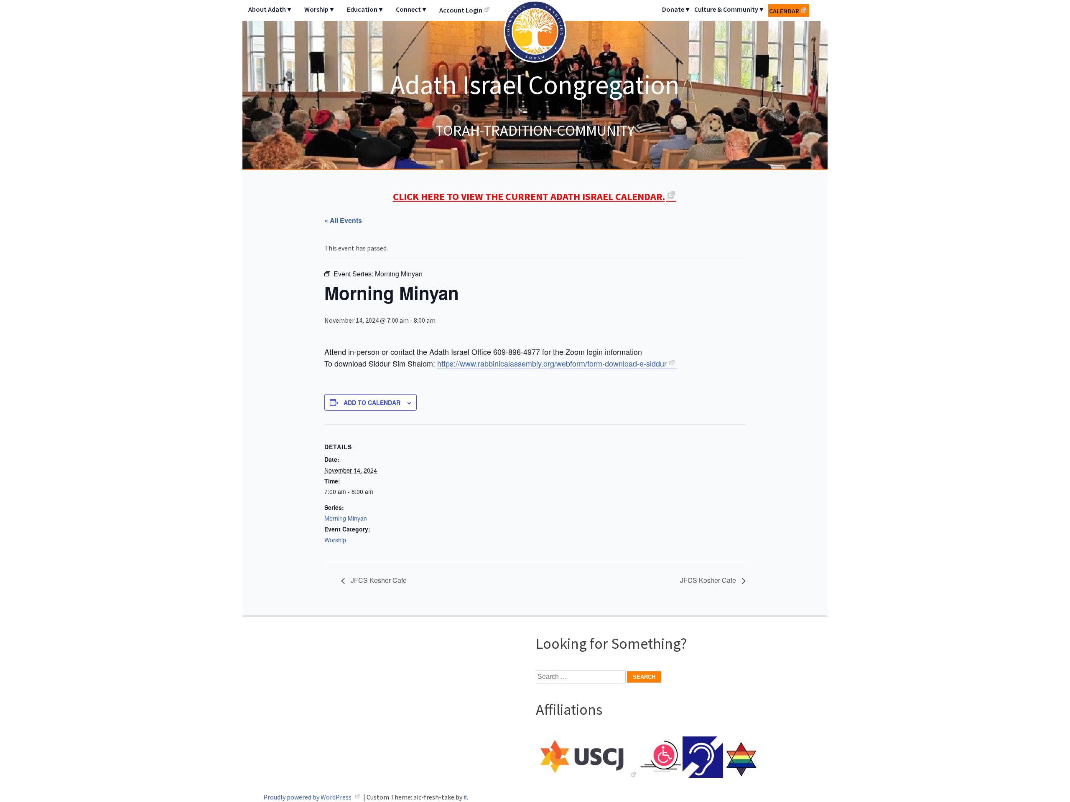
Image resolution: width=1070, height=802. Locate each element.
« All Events (343, 220)
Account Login (460, 10)
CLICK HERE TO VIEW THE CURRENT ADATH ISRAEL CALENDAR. (529, 196)
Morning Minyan (345, 518)
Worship (335, 540)
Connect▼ (412, 9)
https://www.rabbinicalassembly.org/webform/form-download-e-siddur (552, 363)
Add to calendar (372, 402)
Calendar (784, 11)
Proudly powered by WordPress (308, 797)
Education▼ (365, 9)
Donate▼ (676, 9)
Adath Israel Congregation (535, 84)
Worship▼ (319, 9)
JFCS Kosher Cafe (378, 580)
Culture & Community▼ (729, 9)
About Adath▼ (270, 9)
